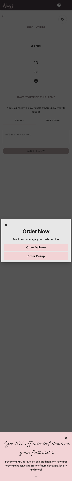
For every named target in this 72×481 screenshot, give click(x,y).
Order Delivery (36, 247)
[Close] (6, 224)
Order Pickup (36, 256)
